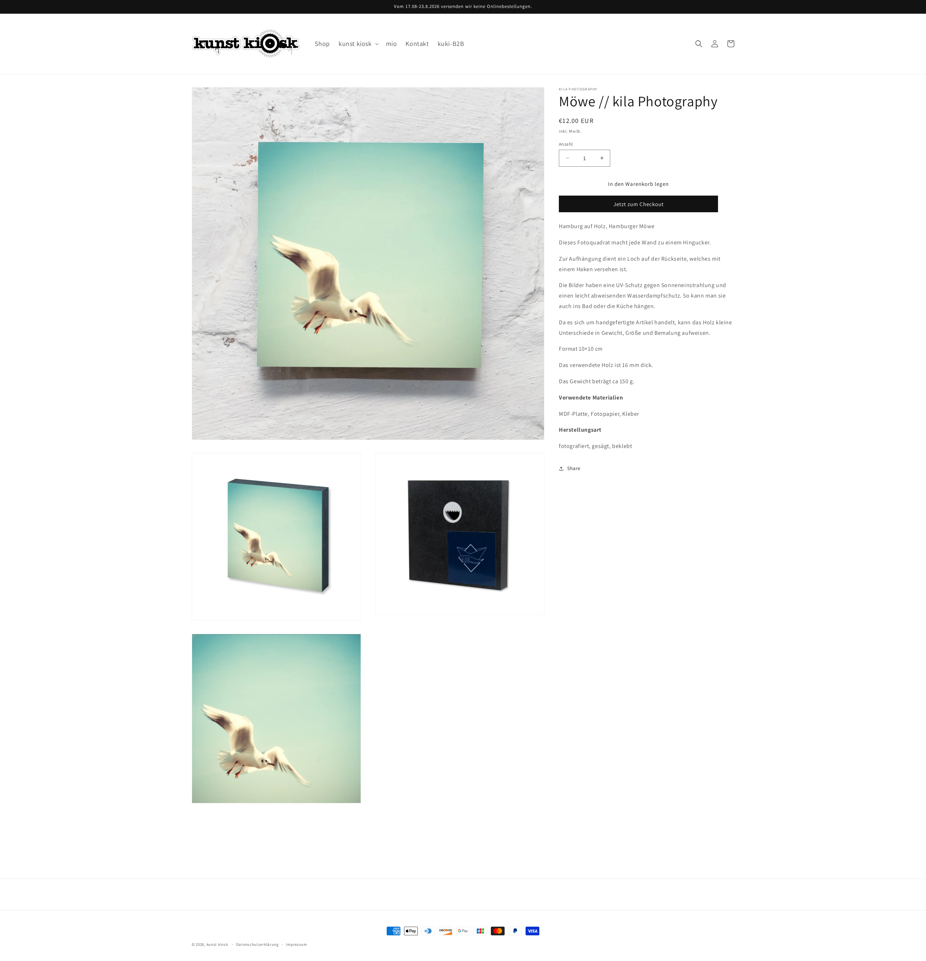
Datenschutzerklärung (257, 944)
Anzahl (566, 144)
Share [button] (574, 468)
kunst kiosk (217, 944)
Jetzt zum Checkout (638, 204)
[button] (358, 43)
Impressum (296, 944)
